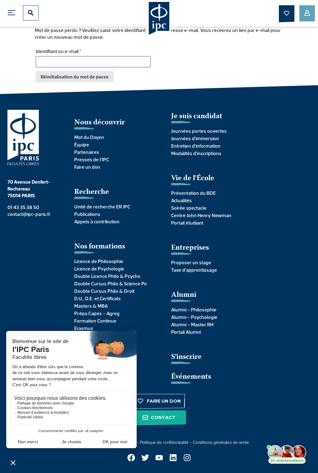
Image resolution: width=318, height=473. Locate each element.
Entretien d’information (195, 146)
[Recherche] (31, 12)
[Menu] (13, 12)
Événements (191, 377)
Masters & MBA (91, 306)
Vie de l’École (192, 178)
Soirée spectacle (189, 208)
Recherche (91, 192)
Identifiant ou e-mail (70, 50)
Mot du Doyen (89, 137)
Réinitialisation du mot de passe (75, 76)
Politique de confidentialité (164, 442)
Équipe (81, 144)
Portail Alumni (186, 332)
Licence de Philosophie (98, 261)
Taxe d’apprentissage (194, 270)
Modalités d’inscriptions (196, 153)
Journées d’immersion (195, 138)
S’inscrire (186, 357)
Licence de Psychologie (99, 268)
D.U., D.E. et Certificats (97, 298)
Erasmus (83, 328)
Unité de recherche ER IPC (102, 206)
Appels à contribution (97, 221)
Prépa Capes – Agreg (97, 313)
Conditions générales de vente (221, 442)
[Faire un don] (286, 13)
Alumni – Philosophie (193, 309)
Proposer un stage (191, 262)
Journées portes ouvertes (199, 131)
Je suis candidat (196, 116)
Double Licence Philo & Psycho (107, 276)
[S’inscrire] (307, 13)
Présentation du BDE (193, 193)
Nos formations (99, 247)
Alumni (183, 295)
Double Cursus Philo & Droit (104, 291)
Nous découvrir (99, 123)
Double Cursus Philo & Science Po (110, 283)
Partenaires (86, 152)
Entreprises (190, 248)
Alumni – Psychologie (194, 317)
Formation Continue (95, 321)
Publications (87, 214)
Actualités (181, 200)
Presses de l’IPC (91, 159)
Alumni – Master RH (192, 324)
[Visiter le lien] (159, 19)
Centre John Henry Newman (201, 215)
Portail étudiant (187, 222)
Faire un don (87, 167)
